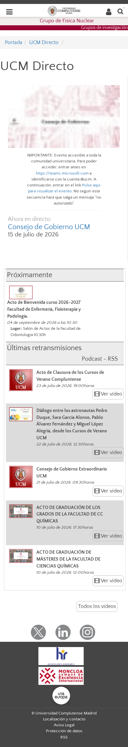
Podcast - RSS (100, 359)
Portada (13, 42)
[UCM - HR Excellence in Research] (61, 656)
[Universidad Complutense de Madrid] (64, 10)
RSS (64, 737)
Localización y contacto (64, 719)
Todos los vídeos (97, 606)
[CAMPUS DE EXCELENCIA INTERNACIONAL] (61, 675)
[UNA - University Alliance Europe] (61, 695)
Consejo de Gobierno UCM (49, 227)
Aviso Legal (64, 725)
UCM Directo (43, 42)
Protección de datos (64, 731)
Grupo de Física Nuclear (67, 21)
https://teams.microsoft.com (62, 173)
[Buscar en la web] (120, 11)
